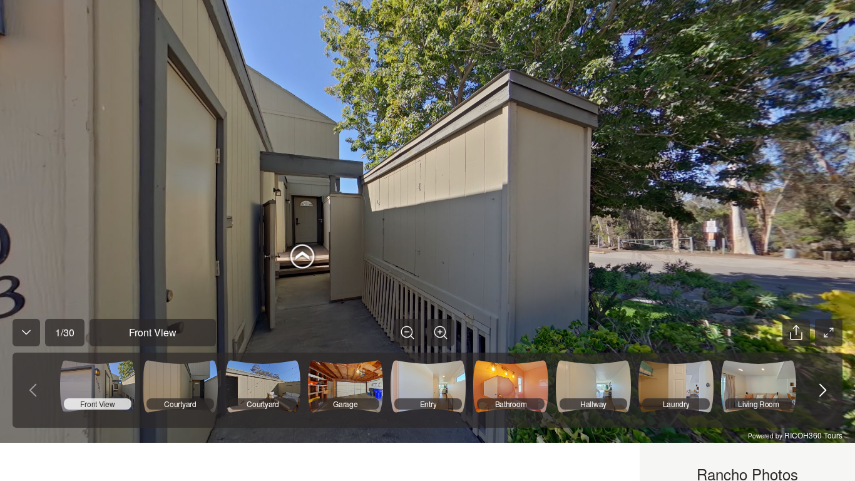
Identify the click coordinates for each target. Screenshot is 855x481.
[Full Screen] (828, 332)
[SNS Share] (796, 332)
